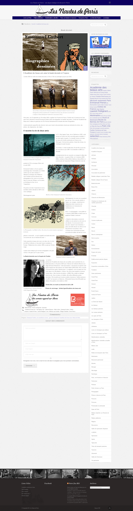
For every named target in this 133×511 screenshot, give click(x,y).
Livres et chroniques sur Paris (99, 333)
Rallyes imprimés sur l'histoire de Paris (100, 413)
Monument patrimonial (97, 360)
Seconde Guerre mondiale (101, 134)
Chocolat (93, 206)
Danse (93, 227)
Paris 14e (106, 126)
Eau (92, 241)
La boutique (106, 18)
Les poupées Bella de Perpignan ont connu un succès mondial (77, 496)
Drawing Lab (107, 96)
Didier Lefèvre (57, 309)
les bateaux (94, 305)
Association (94, 169)
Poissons (93, 398)
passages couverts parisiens (102, 128)
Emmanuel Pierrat (98, 103)
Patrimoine (94, 381)
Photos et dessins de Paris (98, 395)
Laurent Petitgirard (42, 311)
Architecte (94, 162)
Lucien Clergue (95, 113)
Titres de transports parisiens (99, 446)
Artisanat (93, 165)
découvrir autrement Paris (100, 100)
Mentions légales (25, 495)
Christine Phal (100, 96)
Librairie (93, 323)
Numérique (94, 374)
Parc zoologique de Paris (96, 124)
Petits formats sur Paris (97, 388)
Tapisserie (94, 442)
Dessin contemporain (36, 307)
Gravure (93, 284)
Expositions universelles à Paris (99, 266)
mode (92, 349)
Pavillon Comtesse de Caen (98, 130)
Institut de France (33, 311)
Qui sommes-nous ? (26, 493)
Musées (93, 363)
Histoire (93, 287)
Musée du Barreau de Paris (98, 121)
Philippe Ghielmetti (64, 311)
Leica (47, 311)
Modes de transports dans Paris (99, 352)
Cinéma (93, 209)
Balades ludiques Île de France (99, 180)
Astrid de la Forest (99, 92)
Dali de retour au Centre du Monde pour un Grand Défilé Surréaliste (76, 488)
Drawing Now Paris (106, 98)
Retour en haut (109, 508)
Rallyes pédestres (38, 18)
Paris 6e (94, 126)
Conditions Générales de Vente (28, 487)
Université (94, 453)
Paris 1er (105, 124)
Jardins (93, 298)
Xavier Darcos (72, 311)
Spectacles (94, 435)
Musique (93, 367)
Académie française (96, 151)
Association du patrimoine (98, 172)
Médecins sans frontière (54, 311)
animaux (93, 155)
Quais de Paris (95, 409)
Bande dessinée (28, 307)
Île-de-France (94, 291)
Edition (93, 245)
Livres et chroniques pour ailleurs (100, 330)
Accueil (33, 24)
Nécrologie (94, 370)
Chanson (93, 194)
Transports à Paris (83, 18)
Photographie (94, 391)
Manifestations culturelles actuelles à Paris (100, 341)
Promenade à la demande (98, 405)
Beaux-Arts (94, 187)
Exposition (44, 307)
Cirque (93, 213)
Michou (100, 113)
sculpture (93, 432)
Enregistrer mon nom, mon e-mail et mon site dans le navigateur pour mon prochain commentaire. (51, 360)
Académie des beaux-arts (42, 24)
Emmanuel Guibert (65, 309)
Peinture (93, 384)
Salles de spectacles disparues (99, 428)
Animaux (93, 158)
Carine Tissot (103, 94)
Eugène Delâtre (100, 104)
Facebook (109, 2)
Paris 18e (92, 128)
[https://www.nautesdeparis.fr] (66, 16)
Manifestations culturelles (51, 18)
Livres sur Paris (27, 18)
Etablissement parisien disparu (99, 259)
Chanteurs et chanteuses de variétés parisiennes (98, 201)
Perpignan (93, 132)
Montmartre (95, 115)
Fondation (94, 270)
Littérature (94, 326)
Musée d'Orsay (103, 115)
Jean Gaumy (100, 109)
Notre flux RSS (74, 483)
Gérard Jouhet (93, 107)
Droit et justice (95, 238)
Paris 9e (99, 126)
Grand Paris (94, 277)
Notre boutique (25, 489)
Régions (93, 421)
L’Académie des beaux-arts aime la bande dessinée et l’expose (46, 73)
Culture (93, 224)
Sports (93, 439)
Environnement (95, 248)
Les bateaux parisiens (97, 308)
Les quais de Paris (96, 315)
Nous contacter (25, 491)
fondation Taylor (107, 104)
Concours (93, 217)
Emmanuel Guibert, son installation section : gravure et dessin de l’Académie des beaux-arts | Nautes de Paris (53, 317)
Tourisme (93, 450)
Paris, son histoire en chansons (68, 18)
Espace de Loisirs (96, 252)
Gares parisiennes (96, 273)
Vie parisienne (95, 460)
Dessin (93, 231)
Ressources (94, 425)
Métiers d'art (94, 345)
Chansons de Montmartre (98, 197)
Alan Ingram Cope (40, 309)
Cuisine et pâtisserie (96, 220)
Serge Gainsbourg (104, 136)
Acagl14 (105, 90)
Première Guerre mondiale (102, 132)
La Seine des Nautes (95, 18)
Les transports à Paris (97, 319)
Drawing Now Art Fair (95, 98)
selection (94, 136)
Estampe (93, 255)
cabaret (93, 190)
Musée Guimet (107, 122)
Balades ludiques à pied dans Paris (100, 176)
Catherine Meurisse (49, 309)
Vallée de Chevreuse (96, 457)
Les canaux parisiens (97, 312)
